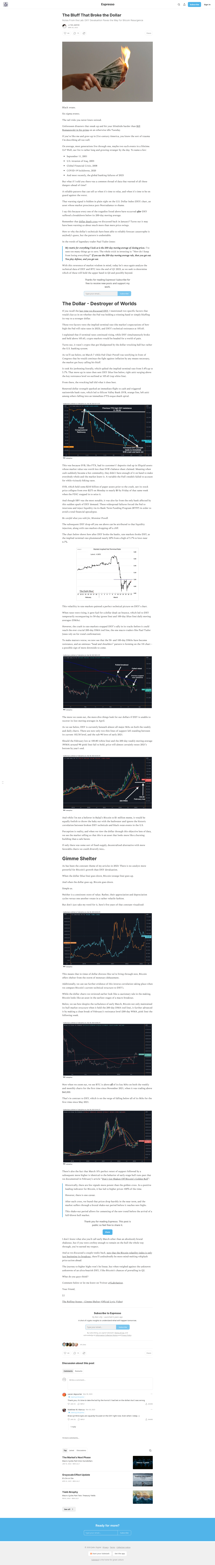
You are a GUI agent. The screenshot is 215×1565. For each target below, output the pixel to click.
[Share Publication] (184, 4)
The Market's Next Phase (76, 1457)
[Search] (178, 4)
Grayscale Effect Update (76, 1474)
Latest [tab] (71, 1450)
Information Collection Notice (107, 1335)
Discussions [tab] (81, 1450)
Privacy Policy (126, 1335)
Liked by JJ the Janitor (77, 1397)
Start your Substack (100, 1553)
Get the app (120, 1553)
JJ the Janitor (73, 25)
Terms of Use (119, 1333)
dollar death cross (88, 221)
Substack (95, 1560)
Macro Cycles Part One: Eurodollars (77, 1461)
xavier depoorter (75, 1394)
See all (67, 1509)
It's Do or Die (67, 1478)
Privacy (105, 1547)
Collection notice (123, 1547)
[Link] (59, 303)
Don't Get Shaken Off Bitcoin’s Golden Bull (125, 1179)
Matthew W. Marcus (76, 1409)
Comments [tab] (68, 1371)
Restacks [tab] (78, 1371)
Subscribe (194, 4)
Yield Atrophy (70, 1492)
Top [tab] (65, 1450)
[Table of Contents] (2, 782)
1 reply (73, 1427)
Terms (112, 1547)
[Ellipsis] (152, 1394)
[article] (107, 1462)
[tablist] (73, 1371)
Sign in (207, 4)
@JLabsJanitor (115, 1283)
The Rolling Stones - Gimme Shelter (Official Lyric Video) (92, 1302)
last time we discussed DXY (93, 311)
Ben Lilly (76, 1464)
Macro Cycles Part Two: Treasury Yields (78, 1495)
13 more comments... (70, 1438)
